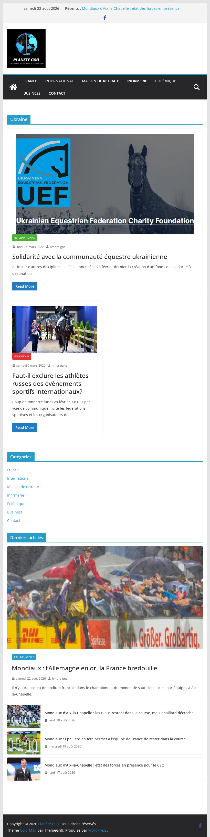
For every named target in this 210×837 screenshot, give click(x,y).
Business (32, 93)
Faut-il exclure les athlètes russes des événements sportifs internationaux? (50, 383)
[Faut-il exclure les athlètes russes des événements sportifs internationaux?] (54, 329)
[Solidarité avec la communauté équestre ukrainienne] (104, 184)
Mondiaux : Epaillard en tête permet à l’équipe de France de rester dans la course (116, 739)
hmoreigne (58, 247)
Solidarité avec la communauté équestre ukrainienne (89, 256)
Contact (57, 93)
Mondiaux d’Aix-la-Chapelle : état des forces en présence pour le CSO (104, 765)
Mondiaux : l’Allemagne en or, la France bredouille (84, 668)
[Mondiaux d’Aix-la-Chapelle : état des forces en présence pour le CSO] (23, 769)
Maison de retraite (100, 80)
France (30, 80)
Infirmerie (137, 80)
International (59, 80)
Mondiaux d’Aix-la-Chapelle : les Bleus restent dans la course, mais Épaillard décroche (119, 712)
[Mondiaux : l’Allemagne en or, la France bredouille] (105, 597)
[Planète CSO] (13, 87)
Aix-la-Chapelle (24, 657)
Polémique (165, 80)
